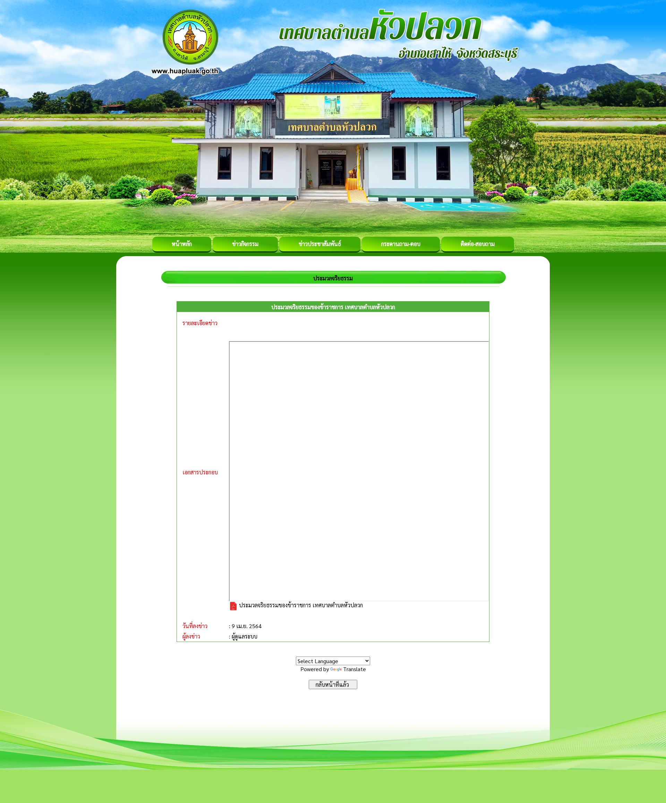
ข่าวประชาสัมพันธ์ (320, 243)
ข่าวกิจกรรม (245, 243)
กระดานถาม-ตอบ (400, 243)
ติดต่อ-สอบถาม (478, 243)
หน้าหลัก (182, 243)
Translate (354, 669)
